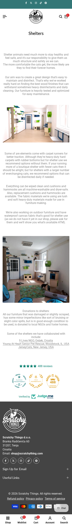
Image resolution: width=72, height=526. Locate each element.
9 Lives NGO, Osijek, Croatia (36, 340)
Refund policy (15, 498)
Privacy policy (34, 498)
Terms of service (55, 498)
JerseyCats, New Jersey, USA (36, 347)
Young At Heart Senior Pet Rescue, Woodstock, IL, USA (36, 343)
